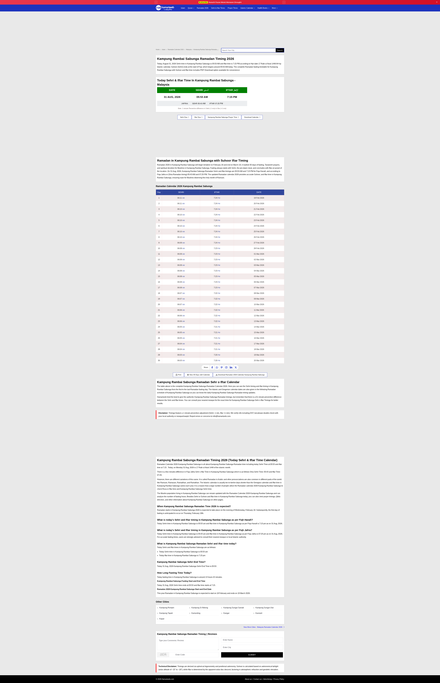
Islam (183, 8)
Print (179, 375)
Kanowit (259, 613)
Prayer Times (233, 8)
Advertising (267, 679)
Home (158, 49)
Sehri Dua (183, 117)
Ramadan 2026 (202, 8)
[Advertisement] (220, 138)
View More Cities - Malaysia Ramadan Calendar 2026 (263, 627)
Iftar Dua (197, 117)
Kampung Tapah (166, 613)
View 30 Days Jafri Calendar (199, 375)
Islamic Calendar (247, 8)
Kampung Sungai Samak (233, 608)
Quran (190, 8)
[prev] (156, 2)
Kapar (161, 619)
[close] (437, 2)
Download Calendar (251, 117)
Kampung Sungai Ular (265, 608)
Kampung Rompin (166, 608)
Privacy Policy (278, 679)
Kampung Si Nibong (199, 608)
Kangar (226, 613)
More (274, 8)
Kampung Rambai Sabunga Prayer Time (222, 117)
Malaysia (189, 49)
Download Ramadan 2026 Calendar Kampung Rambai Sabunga (241, 375)
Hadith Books (262, 8)
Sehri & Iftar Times (218, 8)
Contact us (257, 679)
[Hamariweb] (165, 8)
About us (248, 679)
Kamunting (195, 613)
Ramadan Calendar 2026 (176, 49)
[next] (284, 2)
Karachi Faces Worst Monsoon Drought (221, 2)
